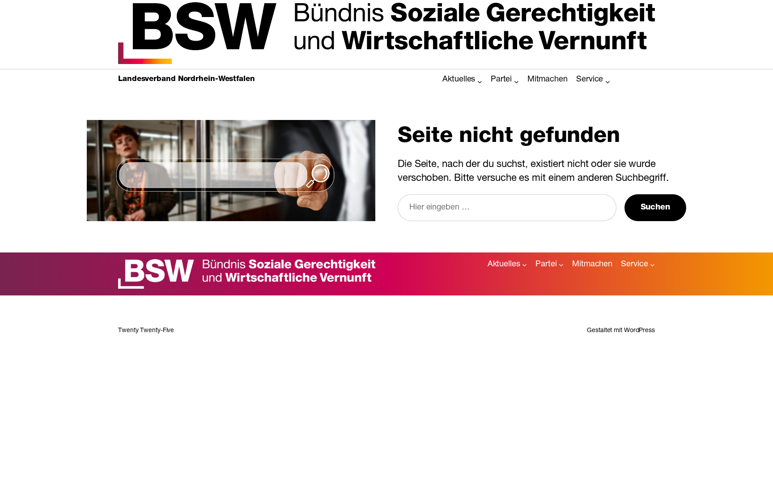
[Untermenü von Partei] (516, 81)
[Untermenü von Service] (607, 81)
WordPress (639, 331)
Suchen (655, 208)
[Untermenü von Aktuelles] (479, 81)
